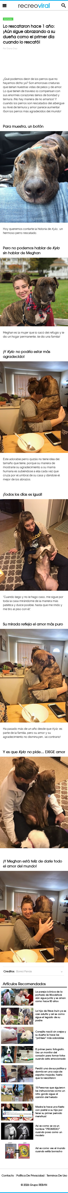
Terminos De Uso (57, 1175)
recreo (34, 5)
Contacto (8, 1175)
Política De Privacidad (30, 1175)
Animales (8, 19)
